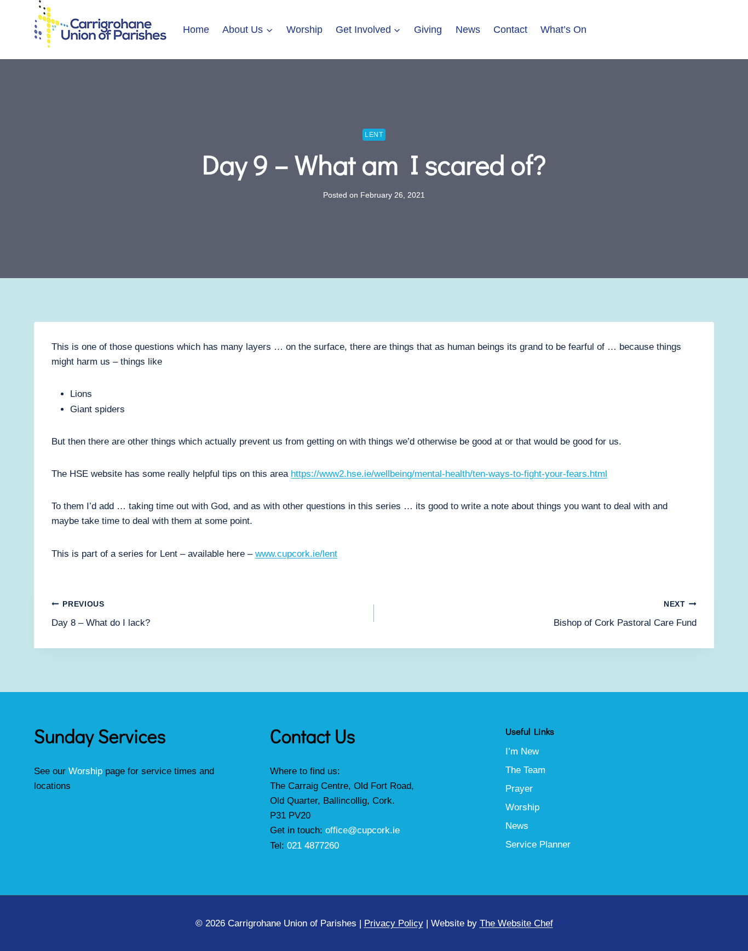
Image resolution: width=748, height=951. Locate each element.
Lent (374, 135)
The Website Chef (516, 923)
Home (196, 29)
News (468, 29)
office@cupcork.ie (362, 830)
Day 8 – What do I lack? (100, 614)
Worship (304, 29)
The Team (525, 770)
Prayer (519, 788)
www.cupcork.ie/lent (296, 554)
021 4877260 (313, 845)
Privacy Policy (393, 923)
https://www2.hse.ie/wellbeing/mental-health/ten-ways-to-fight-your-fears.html (449, 474)
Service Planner (538, 844)
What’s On (563, 29)
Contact (510, 29)
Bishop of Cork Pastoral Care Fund (625, 614)
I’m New (522, 751)
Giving (428, 29)
